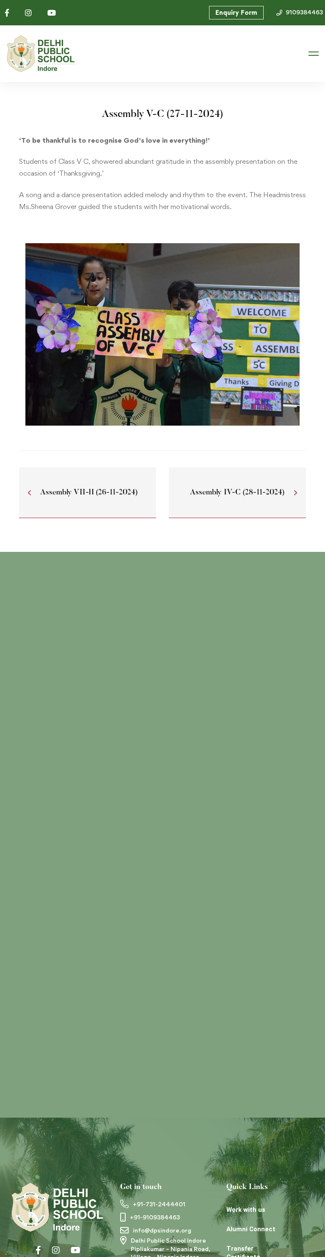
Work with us (245, 1210)
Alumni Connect (250, 1229)
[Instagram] (56, 1250)
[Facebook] (38, 1250)
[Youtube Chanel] (75, 1250)
